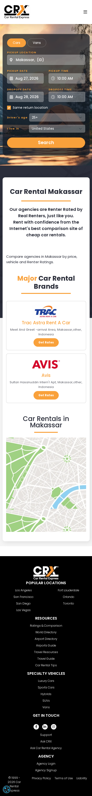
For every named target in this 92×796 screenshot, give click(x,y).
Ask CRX (46, 741)
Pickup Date (17, 71)
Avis (46, 375)
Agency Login (46, 764)
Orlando (68, 597)
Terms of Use (63, 778)
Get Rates (46, 342)
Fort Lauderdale (68, 590)
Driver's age (17, 117)
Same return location (30, 107)
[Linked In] (45, 726)
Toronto (68, 603)
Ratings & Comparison (46, 626)
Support (46, 735)
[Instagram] (53, 726)
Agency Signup (46, 770)
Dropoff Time (60, 89)
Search (46, 142)
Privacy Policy (41, 778)
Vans (37, 42)
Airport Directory (46, 639)
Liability (81, 778)
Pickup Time (59, 71)
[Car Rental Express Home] (17, 12)
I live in (13, 128)
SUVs (46, 701)
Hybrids (46, 694)
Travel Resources (46, 652)
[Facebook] (36, 726)
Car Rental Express (15, 786)
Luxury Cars (46, 681)
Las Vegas (23, 610)
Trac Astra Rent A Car (46, 323)
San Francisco (23, 597)
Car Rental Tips (46, 665)
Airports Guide (46, 645)
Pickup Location (21, 52)
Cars (16, 42)
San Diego (23, 603)
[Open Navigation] (85, 12)
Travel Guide (46, 659)
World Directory (46, 632)
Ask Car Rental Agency (46, 748)
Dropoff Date (19, 89)
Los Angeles (23, 590)
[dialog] (6, 789)
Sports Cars (46, 687)
